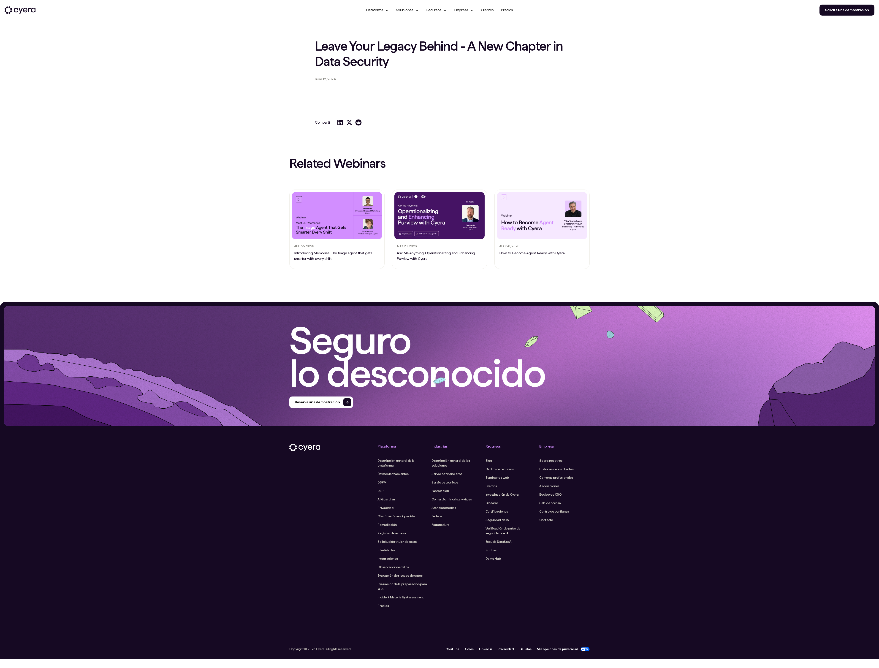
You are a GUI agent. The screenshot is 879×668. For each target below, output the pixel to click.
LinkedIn (485, 649)
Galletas (525, 649)
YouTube (452, 649)
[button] (377, 10)
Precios (507, 10)
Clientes (487, 10)
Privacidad (506, 649)
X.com (469, 649)
